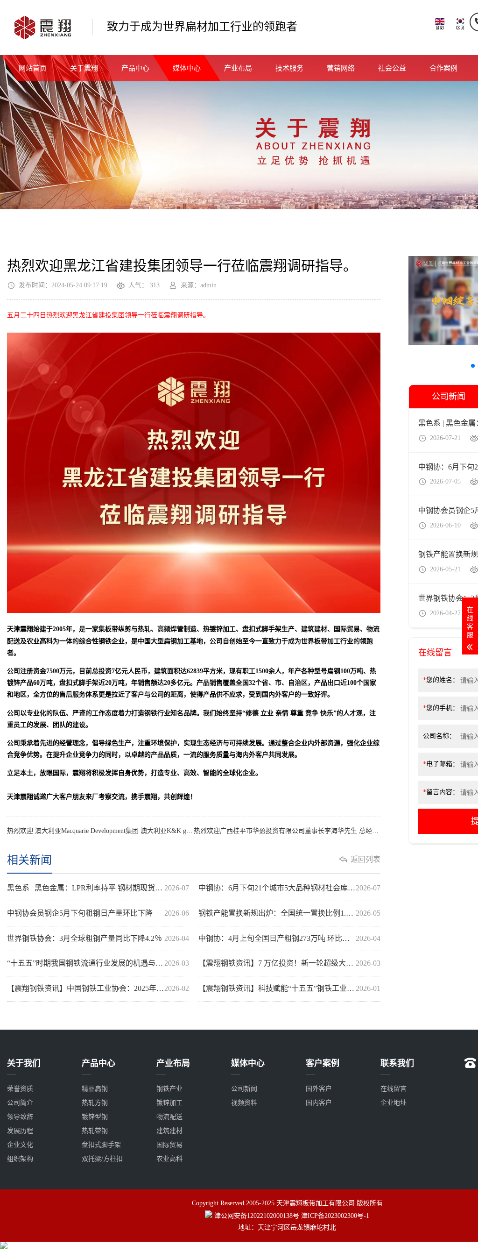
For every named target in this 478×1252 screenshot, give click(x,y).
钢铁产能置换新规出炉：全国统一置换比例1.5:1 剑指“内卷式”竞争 (289, 913)
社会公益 (392, 68)
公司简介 (20, 1102)
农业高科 (169, 1158)
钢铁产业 (169, 1088)
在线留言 (393, 1088)
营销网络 (341, 68)
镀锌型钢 (95, 1116)
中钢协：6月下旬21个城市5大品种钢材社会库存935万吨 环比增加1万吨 (289, 888)
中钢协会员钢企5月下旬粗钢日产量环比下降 (98, 913)
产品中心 (135, 68)
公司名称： (439, 736)
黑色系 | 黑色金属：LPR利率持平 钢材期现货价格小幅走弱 (98, 888)
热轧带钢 (95, 1130)
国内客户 (319, 1102)
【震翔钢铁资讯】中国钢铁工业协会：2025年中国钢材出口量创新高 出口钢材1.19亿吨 (98, 988)
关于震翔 (84, 68)
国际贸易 (169, 1144)
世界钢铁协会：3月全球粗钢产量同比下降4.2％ (98, 938)
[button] (473, 366)
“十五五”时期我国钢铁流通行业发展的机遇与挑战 (98, 963)
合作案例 (443, 68)
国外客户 (319, 1088)
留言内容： (441, 792)
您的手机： (441, 707)
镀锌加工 (169, 1102)
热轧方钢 (95, 1102)
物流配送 (169, 1116)
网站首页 (33, 68)
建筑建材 (169, 1130)
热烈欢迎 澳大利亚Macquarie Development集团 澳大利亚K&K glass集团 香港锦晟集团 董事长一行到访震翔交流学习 (100, 830)
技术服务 (289, 68)
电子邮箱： (441, 764)
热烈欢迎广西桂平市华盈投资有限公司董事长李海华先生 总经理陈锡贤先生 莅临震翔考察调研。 (287, 830)
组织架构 (20, 1158)
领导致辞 (20, 1116)
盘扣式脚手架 (101, 1144)
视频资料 (244, 1102)
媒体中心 (187, 68)
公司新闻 (244, 1088)
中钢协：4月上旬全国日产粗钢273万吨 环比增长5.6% (289, 938)
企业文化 (20, 1144)
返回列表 (365, 859)
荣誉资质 (20, 1088)
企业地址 (393, 1102)
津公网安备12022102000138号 (256, 1215)
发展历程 (20, 1130)
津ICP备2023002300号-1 (335, 1215)
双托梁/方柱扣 (102, 1158)
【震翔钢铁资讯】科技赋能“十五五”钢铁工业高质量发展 (289, 988)
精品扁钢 (95, 1088)
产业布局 (238, 68)
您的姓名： (441, 679)
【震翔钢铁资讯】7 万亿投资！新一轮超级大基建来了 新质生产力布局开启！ (289, 963)
